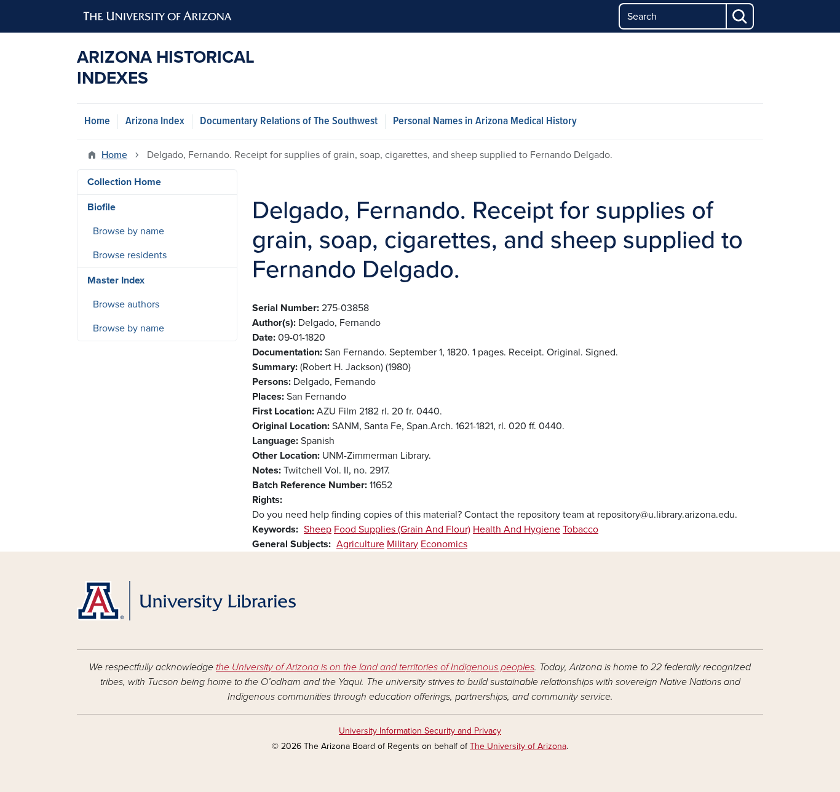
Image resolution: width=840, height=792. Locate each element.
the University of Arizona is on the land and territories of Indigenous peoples (375, 667)
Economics (444, 544)
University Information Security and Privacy (420, 731)
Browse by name (128, 231)
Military (402, 544)
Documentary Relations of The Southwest (289, 121)
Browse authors (126, 304)
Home (97, 121)
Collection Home (124, 182)
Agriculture (360, 544)
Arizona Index (154, 121)
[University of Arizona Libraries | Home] (186, 600)
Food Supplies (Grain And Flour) (402, 529)
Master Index (116, 280)
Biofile (101, 207)
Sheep (317, 529)
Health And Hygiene (516, 529)
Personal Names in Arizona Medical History (485, 121)
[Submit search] (740, 16)
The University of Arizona (518, 746)
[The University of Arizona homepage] (158, 16)
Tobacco (580, 529)
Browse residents (130, 255)
